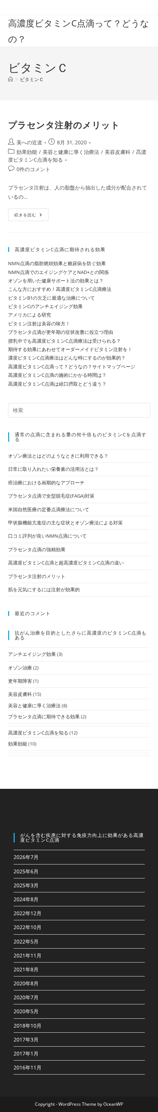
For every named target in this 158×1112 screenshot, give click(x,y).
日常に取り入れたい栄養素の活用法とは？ (53, 469)
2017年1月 (26, 1053)
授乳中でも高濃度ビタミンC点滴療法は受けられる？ (64, 340)
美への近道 (29, 142)
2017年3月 (26, 1039)
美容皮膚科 (117, 151)
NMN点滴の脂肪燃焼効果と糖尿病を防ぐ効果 (57, 263)
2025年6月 (26, 871)
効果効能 (27, 151)
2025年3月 (26, 885)
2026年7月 (26, 856)
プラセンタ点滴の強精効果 (36, 549)
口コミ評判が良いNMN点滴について (47, 535)
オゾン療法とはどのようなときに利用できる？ (58, 455)
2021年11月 (28, 955)
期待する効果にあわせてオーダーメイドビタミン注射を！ (70, 349)
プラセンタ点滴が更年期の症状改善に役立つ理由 (60, 332)
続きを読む (28, 216)
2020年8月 (26, 983)
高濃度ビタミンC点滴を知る (38, 732)
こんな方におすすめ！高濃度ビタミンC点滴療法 (59, 289)
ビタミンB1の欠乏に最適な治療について (51, 298)
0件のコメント (33, 169)
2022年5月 (26, 941)
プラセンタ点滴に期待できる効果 (44, 716)
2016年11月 (28, 1067)
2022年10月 (28, 927)
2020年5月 (26, 1011)
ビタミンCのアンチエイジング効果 (45, 306)
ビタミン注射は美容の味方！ (39, 323)
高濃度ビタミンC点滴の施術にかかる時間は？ (57, 375)
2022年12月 (28, 913)
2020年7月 (26, 997)
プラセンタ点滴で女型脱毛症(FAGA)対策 (51, 495)
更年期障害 (20, 681)
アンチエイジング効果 (32, 654)
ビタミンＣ (32, 79)
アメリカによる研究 (29, 314)
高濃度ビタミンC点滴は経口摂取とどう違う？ (57, 383)
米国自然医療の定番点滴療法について (48, 509)
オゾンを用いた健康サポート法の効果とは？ (56, 280)
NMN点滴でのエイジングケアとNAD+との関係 (58, 272)
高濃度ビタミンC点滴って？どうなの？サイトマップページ (71, 366)
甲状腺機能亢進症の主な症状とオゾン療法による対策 (65, 522)
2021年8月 (26, 969)
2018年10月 (28, 1025)
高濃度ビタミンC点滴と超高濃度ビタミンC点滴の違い (66, 562)
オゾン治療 (20, 667)
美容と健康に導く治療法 (71, 151)
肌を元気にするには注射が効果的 (44, 589)
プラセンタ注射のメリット (64, 125)
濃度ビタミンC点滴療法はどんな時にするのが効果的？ (67, 357)
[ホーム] (10, 79)
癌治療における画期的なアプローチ (46, 482)
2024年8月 (26, 899)
